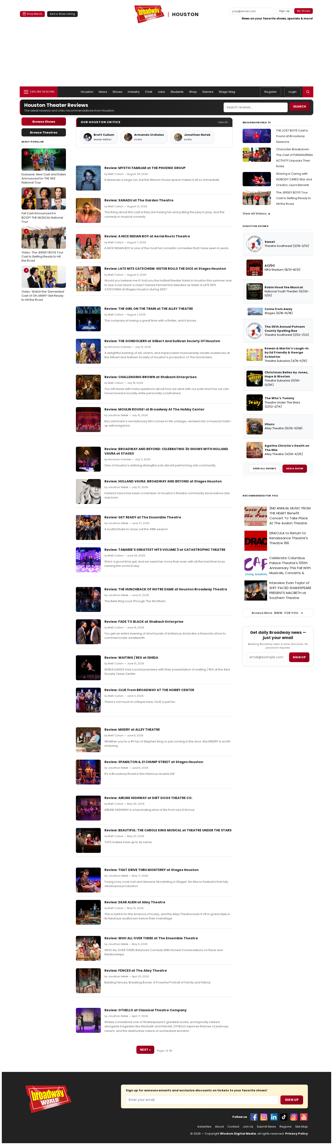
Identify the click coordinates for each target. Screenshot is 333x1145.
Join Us (248, 1127)
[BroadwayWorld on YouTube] (304, 1117)
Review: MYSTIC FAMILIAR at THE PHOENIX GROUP (145, 168)
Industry (134, 92)
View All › (223, 122)
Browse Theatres (44, 132)
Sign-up (284, 11)
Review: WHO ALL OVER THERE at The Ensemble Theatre (151, 938)
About (219, 1127)
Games (207, 92)
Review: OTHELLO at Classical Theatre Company (145, 1010)
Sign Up (292, 1099)
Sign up (299, 657)
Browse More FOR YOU (275, 613)
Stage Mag (227, 92)
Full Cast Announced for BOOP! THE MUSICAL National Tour (42, 207)
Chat (148, 92)
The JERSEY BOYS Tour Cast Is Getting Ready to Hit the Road (293, 198)
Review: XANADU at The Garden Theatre (139, 200)
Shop (193, 92)
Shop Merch (34, 14)
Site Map (301, 1127)
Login (293, 92)
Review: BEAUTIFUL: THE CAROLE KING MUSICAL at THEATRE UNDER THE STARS (168, 830)
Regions (286, 1127)
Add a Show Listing (62, 14)
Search (299, 106)
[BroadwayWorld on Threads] (294, 1117)
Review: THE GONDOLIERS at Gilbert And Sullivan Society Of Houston (162, 341)
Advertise (204, 1127)
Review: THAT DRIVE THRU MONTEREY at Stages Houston (151, 870)
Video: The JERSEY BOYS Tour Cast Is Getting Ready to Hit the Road (42, 246)
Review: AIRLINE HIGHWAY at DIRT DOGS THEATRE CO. (148, 798)
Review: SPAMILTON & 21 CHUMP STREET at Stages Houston (153, 762)
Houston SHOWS (256, 226)
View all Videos (255, 213)
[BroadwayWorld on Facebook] (254, 1117)
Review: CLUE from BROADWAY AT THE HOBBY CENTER (149, 690)
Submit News (266, 1127)
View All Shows (264, 468)
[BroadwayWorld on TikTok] (284, 1117)
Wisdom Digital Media (238, 1133)
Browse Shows (43, 121)
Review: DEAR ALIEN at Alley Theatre (134, 902)
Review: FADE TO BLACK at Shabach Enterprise (143, 621)
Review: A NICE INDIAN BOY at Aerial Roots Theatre (147, 236)
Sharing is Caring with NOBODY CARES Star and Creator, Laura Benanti (294, 179)
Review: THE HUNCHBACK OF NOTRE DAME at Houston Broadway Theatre (165, 589)
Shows (118, 92)
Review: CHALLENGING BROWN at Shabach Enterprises (150, 377)
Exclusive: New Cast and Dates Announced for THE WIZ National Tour (44, 168)
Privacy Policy (296, 1133)
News (103, 92)
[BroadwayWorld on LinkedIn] (274, 1117)
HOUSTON (185, 14)
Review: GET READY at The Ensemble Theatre (142, 517)
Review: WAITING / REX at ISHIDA (131, 657)
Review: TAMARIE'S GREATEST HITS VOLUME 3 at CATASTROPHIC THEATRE (164, 549)
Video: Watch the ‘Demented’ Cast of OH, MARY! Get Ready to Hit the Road (43, 285)
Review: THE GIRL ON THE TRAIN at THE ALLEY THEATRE (148, 308)
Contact (233, 1127)
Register (270, 92)
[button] (307, 91)
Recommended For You (260, 495)
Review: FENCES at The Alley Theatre (135, 970)
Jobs (161, 92)
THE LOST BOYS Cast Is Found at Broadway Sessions (292, 136)
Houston (87, 92)
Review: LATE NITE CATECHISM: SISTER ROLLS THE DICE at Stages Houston (165, 268)
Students (177, 92)
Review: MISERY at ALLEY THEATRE (132, 729)
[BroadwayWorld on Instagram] (264, 1117)
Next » (145, 1049)
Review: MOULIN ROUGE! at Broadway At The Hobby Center (154, 409)
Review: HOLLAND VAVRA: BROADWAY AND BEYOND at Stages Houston (163, 481)
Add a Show (294, 468)
